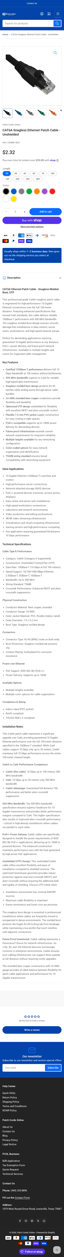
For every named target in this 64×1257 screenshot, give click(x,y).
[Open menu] (58, 13)
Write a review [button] (32, 1029)
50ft (38, 179)
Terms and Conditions (14, 1106)
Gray (21, 191)
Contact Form (22, 1197)
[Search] (57, 23)
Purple (45, 191)
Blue (14, 191)
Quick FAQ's (8, 1093)
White (6, 199)
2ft (15, 173)
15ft (7, 179)
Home (5, 34)
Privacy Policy (10, 1140)
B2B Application (11, 1160)
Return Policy (9, 1097)
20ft (17, 179)
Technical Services (12, 1174)
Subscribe (53, 1067)
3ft (24, 173)
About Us (7, 1127)
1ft (6, 173)
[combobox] (32, 23)
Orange (37, 191)
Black (6, 191)
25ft (28, 179)
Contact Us (32, 3)
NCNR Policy (9, 1110)
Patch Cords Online (11, 124)
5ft (33, 173)
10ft (52, 173)
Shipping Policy (10, 1101)
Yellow (14, 199)
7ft (43, 173)
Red (52, 191)
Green (29, 191)
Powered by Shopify (45, 1232)
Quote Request (10, 1169)
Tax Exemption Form (13, 1165)
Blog (4, 1135)
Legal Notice (9, 1144)
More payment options (32, 226)
